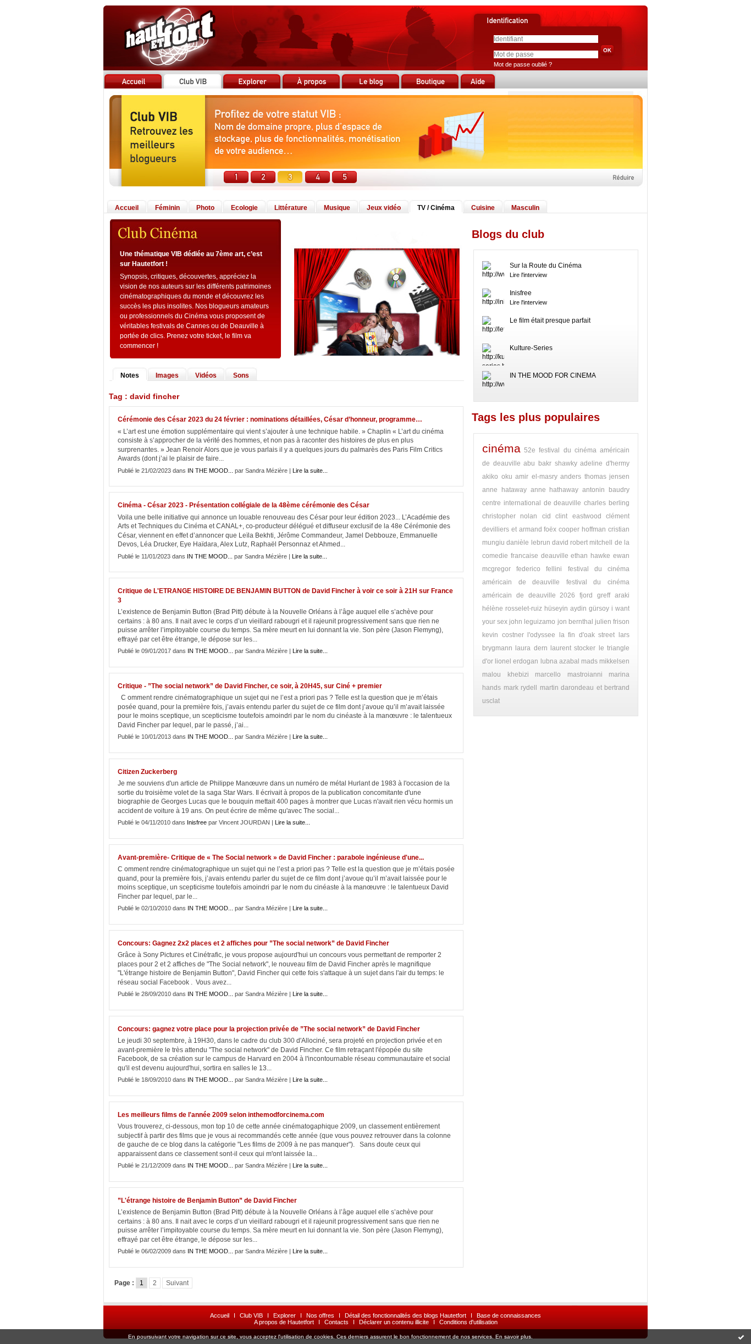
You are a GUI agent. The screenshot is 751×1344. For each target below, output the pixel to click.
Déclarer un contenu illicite (394, 1322)
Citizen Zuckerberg (147, 772)
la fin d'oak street (587, 635)
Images (167, 375)
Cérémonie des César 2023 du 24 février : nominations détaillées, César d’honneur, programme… (270, 419)
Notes (129, 375)
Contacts (336, 1322)
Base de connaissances (509, 1315)
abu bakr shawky (550, 463)
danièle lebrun (528, 542)
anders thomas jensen (594, 476)
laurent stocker (572, 648)
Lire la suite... (310, 470)
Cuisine (483, 208)
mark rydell (521, 688)
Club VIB (251, 1315)
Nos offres (320, 1315)
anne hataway (504, 490)
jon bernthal (575, 622)
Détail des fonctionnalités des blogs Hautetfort (405, 1315)
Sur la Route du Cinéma (546, 265)
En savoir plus (513, 1337)
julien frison (612, 622)
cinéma (501, 448)
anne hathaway (555, 490)
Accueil (127, 208)
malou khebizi (505, 674)
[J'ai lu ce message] (741, 1336)
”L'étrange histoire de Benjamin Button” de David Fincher (207, 1200)
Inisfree (197, 822)
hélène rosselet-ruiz (512, 608)
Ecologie (244, 208)
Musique (337, 208)
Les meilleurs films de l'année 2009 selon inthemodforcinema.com (221, 1115)
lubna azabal (559, 661)
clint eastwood (578, 516)
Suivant (177, 1283)
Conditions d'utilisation (468, 1322)
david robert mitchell (582, 542)
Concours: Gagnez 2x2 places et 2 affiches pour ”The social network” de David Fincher (253, 943)
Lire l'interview (528, 275)
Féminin (167, 208)
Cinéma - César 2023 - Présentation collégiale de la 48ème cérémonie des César (243, 505)
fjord (586, 595)
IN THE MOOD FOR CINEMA (553, 375)
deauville (554, 556)
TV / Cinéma (436, 208)
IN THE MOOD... (210, 470)
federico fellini (539, 569)
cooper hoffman (582, 529)
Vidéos (206, 375)
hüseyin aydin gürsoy (576, 608)
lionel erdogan (516, 661)
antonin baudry (605, 490)
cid (546, 516)
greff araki (613, 595)
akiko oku (497, 476)
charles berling (606, 503)
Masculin (525, 208)
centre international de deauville (531, 503)
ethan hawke (590, 556)
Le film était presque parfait (550, 320)
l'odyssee (541, 635)
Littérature (290, 208)
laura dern (531, 648)
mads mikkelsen (605, 661)
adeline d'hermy (604, 463)
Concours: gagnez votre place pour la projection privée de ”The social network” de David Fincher (269, 1029)
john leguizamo (532, 622)
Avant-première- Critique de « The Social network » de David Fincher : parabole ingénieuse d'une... (271, 857)
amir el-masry (536, 476)
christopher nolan (509, 516)
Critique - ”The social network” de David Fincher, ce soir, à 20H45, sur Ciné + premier (250, 686)
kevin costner (503, 635)
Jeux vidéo (384, 208)
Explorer (284, 1315)
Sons (241, 375)
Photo (205, 208)
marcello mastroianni (569, 674)
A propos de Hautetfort (284, 1322)
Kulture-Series (531, 348)
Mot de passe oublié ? (523, 64)
